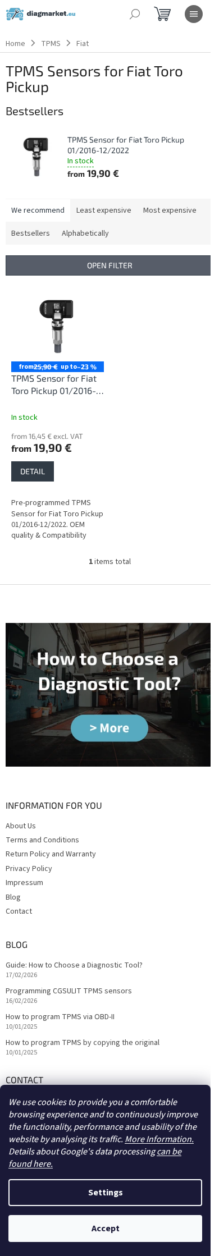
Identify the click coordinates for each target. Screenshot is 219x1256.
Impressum (24, 882)
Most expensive (170, 210)
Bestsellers (30, 233)
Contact (19, 911)
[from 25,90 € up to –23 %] (57, 326)
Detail (32, 471)
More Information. (159, 1139)
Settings (105, 1192)
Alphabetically (85, 233)
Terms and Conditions (42, 840)
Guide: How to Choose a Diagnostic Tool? (74, 965)
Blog (13, 897)
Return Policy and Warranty (51, 854)
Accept (106, 1228)
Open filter (110, 265)
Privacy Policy (29, 868)
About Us (21, 826)
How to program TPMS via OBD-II (60, 1017)
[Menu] (193, 14)
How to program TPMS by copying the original (82, 1043)
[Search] (135, 14)
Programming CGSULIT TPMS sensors (69, 991)
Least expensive (103, 210)
